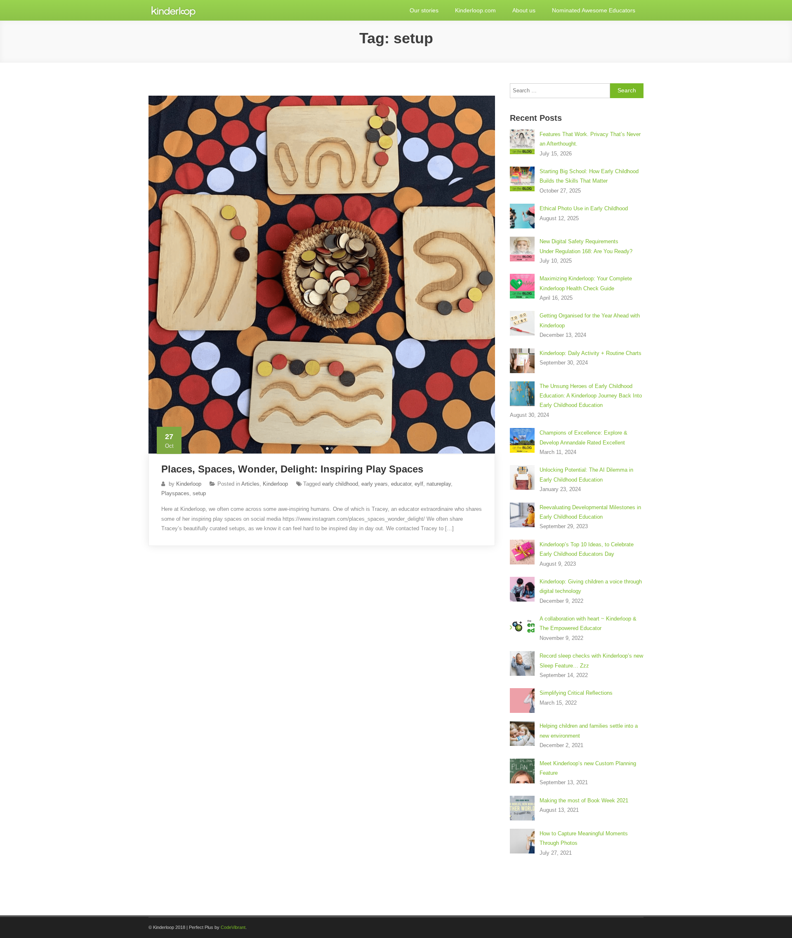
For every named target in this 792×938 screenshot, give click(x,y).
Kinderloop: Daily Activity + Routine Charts (590, 353)
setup (199, 493)
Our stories (424, 10)
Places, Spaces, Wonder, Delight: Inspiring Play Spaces (292, 469)
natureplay (439, 484)
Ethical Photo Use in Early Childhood (584, 208)
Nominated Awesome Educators (593, 10)
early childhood (340, 484)
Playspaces (175, 493)
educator (401, 484)
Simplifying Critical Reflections (576, 693)
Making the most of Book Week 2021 (584, 800)
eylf (419, 484)
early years (374, 484)
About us (523, 10)
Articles (250, 484)
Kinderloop (188, 484)
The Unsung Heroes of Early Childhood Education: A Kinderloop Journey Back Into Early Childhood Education (591, 396)
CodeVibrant (233, 927)
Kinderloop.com (475, 10)
